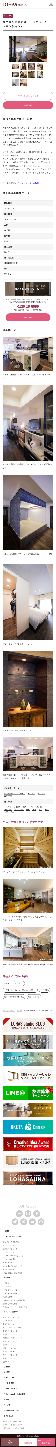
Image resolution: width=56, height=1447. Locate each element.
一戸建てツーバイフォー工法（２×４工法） (20, 990)
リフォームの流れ (9, 1259)
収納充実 (8, 796)
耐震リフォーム (8, 1334)
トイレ (31, 807)
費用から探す (8, 1297)
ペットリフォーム (9, 1352)
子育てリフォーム (9, 1358)
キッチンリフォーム (10, 1341)
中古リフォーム (8, 1324)
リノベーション (8, 1321)
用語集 (6, 1399)
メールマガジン (9, 1378)
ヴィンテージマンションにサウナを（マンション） (24, 872)
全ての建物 (45, 990)
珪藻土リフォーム (9, 1348)
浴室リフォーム (8, 1345)
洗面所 (39, 807)
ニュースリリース (10, 1389)
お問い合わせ (9, 1416)
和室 (34, 810)
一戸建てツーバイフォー (12, 1290)
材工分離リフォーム (10, 1245)
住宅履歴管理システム (12, 1410)
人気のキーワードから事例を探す (15, 1307)
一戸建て (7, 983)
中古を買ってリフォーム (14, 793)
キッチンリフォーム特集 (28, 183)
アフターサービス (9, 1262)
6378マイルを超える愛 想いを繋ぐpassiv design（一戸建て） (28, 966)
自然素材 (41, 793)
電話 (10, 1441)
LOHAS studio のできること (13, 1256)
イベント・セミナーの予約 (12, 1425)
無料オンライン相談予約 (12, 1421)
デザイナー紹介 (8, 1269)
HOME (6, 1231)
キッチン (8, 807)
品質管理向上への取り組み (12, 1273)
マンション (19, 983)
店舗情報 (7, 1367)
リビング (8, 810)
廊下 (47, 810)
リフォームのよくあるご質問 (14, 1394)
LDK (28, 810)
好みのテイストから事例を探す (14, 1300)
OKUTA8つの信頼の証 (11, 1242)
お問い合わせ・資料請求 (28, 96)
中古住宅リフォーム (10, 1331)
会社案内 (7, 1372)
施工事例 (7, 1278)
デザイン (31, 793)
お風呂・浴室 (20, 807)
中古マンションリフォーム (12, 1328)
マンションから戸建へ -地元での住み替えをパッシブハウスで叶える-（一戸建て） (27, 918)
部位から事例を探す (10, 1304)
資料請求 (28, 1441)
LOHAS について (9, 1252)
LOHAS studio (15, 4)
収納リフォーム (8, 1362)
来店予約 (28, 105)
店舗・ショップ (34, 997)
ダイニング (19, 810)
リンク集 (7, 1405)
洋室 (40, 810)
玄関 (6, 812)
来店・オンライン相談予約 (45, 1441)
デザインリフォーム (10, 1355)
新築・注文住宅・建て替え (14, 997)
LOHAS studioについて (12, 1236)
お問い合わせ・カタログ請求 (13, 1428)
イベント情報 (9, 1383)
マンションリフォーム (11, 1317)
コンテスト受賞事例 (10, 1293)
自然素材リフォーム (10, 1249)
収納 (12, 812)
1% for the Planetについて (12, 1266)
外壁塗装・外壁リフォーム (12, 1338)
